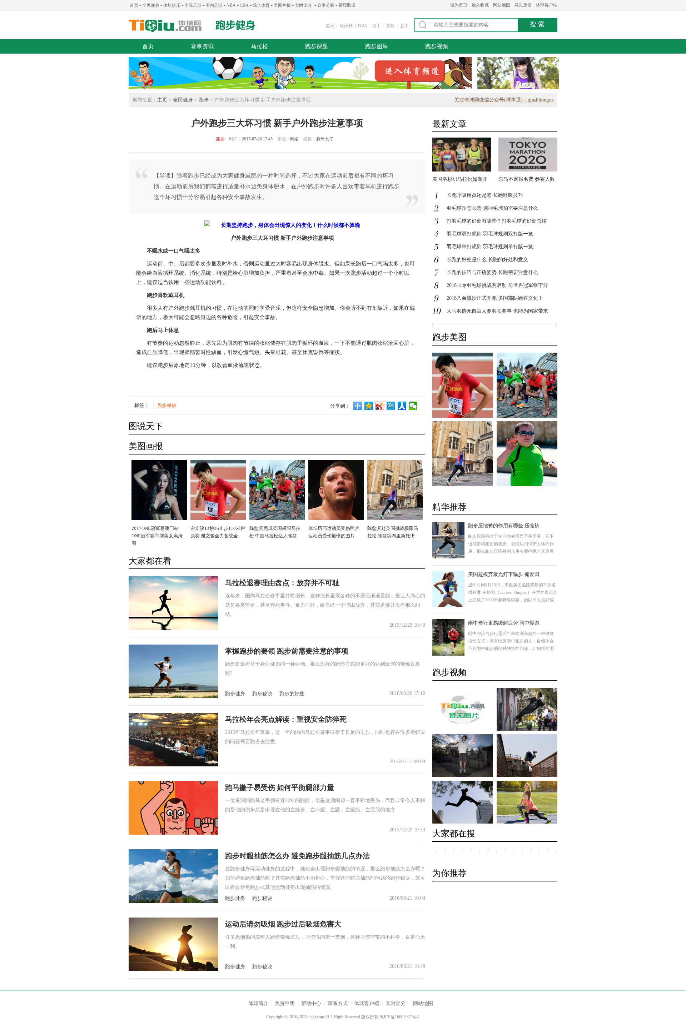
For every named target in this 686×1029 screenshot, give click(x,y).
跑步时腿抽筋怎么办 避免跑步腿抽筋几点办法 (297, 856)
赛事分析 (325, 5)
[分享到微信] (413, 406)
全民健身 (150, 5)
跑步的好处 (291, 693)
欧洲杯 (346, 25)
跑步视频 (436, 46)
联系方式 (338, 1003)
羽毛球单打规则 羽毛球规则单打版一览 (490, 246)
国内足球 (214, 5)
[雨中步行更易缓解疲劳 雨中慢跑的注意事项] (448, 637)
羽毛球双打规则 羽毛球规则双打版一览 (490, 234)
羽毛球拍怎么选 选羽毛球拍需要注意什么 (492, 208)
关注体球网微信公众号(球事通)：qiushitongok (504, 100)
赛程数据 (347, 5)
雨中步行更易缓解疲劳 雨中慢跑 (504, 623)
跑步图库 (376, 46)
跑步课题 (316, 46)
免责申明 (285, 1003)
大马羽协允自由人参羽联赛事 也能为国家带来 (497, 311)
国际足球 (193, 5)
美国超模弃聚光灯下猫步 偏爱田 (504, 574)
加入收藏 (480, 5)
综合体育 (261, 5)
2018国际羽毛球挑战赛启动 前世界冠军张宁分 (497, 285)
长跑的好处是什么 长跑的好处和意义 (487, 259)
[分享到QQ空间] (368, 406)
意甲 (404, 25)
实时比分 (303, 5)
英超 (391, 25)
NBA (231, 5)
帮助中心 (311, 1003)
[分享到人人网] (402, 406)
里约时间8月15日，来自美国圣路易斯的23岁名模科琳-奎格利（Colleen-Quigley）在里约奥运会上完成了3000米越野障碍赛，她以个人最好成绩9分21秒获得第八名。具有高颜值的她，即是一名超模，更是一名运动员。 (512, 599)
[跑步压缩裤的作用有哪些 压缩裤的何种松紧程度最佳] (448, 540)
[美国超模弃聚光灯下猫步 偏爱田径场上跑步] (448, 589)
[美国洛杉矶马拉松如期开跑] (461, 170)
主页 (162, 100)
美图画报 (282, 5)
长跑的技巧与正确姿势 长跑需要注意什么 (492, 272)
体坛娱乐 (171, 5)
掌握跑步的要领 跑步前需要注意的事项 (286, 651)
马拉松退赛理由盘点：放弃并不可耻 (282, 583)
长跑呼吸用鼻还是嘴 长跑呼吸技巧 (485, 195)
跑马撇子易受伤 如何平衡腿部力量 (279, 787)
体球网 (165, 26)
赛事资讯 (202, 46)
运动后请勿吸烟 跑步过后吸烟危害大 (283, 924)
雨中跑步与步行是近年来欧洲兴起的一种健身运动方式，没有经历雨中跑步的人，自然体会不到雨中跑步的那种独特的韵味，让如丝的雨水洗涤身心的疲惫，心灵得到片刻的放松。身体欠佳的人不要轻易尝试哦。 (511, 648)
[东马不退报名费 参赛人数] (527, 170)
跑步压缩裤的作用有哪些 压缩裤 (504, 525)
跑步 (204, 100)
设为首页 (458, 5)
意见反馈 (523, 5)
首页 (134, 5)
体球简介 (258, 1003)
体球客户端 (546, 5)
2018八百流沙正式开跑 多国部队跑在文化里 (495, 298)
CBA (244, 5)
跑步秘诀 (167, 405)
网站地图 (501, 5)
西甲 (377, 25)
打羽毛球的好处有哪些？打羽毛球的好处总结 (497, 221)
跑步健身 (235, 25)
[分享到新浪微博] (380, 406)
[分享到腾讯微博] (391, 406)
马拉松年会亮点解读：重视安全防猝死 (286, 719)
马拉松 (259, 46)
